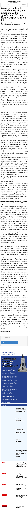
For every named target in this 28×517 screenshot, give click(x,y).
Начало (3, 5)
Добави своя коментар (9, 343)
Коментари (6, 338)
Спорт (8, 5)
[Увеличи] (27, 29)
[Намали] (24, 29)
